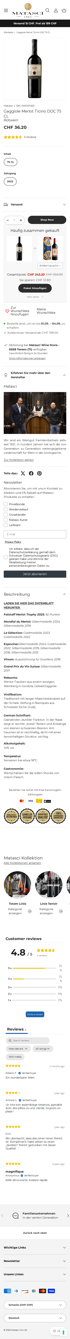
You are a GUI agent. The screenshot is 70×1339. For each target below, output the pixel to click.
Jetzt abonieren (35, 574)
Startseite (8, 32)
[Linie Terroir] (49, 885)
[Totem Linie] (17, 885)
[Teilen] (31, 473)
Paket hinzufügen (35, 288)
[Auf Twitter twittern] (23, 473)
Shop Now (47, 219)
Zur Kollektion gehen (19, 460)
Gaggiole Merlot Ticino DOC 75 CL (33, 32)
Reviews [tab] (16, 1029)
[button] (64, 10)
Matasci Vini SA (19, 1330)
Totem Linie (17, 903)
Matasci (8, 105)
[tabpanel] (35, 1112)
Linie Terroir (48, 903)
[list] (35, 69)
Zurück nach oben (35, 1232)
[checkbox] (15, 1057)
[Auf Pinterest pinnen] (39, 473)
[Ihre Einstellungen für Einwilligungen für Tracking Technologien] (63, 1332)
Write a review (35, 1014)
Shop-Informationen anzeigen (27, 358)
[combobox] (50, 266)
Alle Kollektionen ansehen (22, 863)
